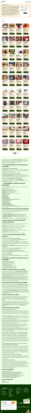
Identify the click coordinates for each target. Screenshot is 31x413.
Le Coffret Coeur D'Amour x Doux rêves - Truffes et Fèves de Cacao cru (5, 30)
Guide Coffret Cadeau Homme (24, 406)
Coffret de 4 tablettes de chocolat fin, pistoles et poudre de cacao (25, 69)
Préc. (13, 153)
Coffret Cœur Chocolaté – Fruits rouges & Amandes (18, 145)
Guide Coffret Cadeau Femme (16, 406)
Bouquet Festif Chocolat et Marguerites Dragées (11, 68)
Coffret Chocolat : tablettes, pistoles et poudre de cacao (5, 81)
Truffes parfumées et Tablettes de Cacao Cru (4, 43)
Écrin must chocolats (11, 42)
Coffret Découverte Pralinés (4, 120)
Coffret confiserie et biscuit (11, 120)
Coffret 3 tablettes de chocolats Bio (11, 30)
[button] (1, 412)
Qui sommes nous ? (11, 389)
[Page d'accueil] (3, 2)
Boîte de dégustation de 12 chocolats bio (5, 68)
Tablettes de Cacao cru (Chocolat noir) (25, 30)
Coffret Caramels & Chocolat (11, 94)
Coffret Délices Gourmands (11, 132)
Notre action (10, 391)
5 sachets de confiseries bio (25, 106)
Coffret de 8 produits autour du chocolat (11, 107)
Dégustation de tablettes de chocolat (4, 55)
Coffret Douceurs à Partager (25, 133)
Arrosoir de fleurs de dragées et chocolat (12, 55)
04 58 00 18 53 (26, 390)
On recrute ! (10, 390)
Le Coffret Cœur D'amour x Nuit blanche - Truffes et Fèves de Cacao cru (26, 43)
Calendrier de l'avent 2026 (23, 407)
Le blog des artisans (17, 407)
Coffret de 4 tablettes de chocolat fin (18, 68)
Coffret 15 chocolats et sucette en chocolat (11, 145)
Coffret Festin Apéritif (4, 132)
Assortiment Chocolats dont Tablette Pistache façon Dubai (18, 120)
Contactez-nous (26, 389)
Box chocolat (4, 381)
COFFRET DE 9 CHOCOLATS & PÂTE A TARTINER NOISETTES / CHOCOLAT (11, 81)
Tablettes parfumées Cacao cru (18, 55)
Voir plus (5, 33)
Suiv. (18, 153)
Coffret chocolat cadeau (5, 382)
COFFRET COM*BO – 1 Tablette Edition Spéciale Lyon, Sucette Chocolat (25, 81)
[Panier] (27, 2)
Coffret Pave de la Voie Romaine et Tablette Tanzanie (4, 145)
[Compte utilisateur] (26, 2)
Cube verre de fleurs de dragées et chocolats (19, 43)
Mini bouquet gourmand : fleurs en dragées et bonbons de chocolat (19, 30)
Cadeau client (18, 391)
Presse (10, 392)
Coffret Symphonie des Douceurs (18, 133)
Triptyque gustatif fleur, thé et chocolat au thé (18, 107)
